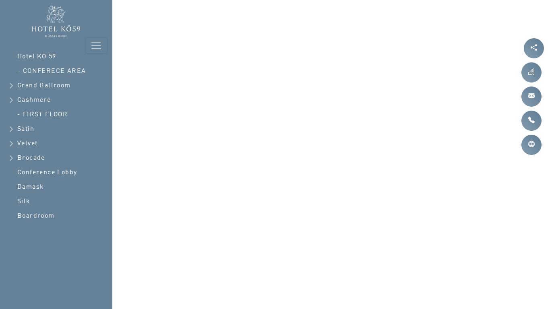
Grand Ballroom (44, 85)
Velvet (27, 143)
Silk (24, 201)
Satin (25, 129)
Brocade (31, 158)
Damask (30, 187)
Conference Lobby (47, 172)
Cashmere (34, 100)
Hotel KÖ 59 (36, 57)
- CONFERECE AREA (51, 71)
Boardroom (36, 216)
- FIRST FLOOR (42, 114)
